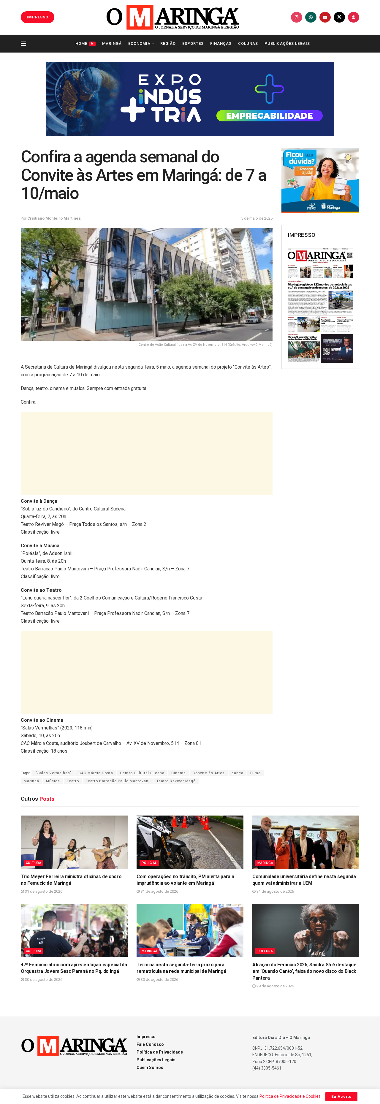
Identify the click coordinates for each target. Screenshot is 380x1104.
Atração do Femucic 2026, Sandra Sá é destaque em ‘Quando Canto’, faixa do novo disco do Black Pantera (304, 971)
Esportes (193, 43)
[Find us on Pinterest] (353, 17)
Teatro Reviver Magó (176, 781)
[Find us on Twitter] (339, 17)
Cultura (33, 863)
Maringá (112, 43)
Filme (255, 773)
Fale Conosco (150, 1044)
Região (168, 43)
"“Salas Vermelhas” (53, 773)
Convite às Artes (209, 773)
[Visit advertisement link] (190, 99)
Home (84, 43)
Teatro (73, 781)
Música (53, 781)
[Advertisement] (147, 453)
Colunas (248, 43)
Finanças (221, 43)
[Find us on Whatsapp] (310, 17)
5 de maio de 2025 (257, 218)
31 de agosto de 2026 (43, 891)
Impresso (146, 1036)
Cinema (178, 773)
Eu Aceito (341, 1096)
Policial (149, 863)
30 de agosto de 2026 (43, 979)
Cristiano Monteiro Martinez (54, 218)
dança (237, 773)
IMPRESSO (37, 17)
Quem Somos (150, 1067)
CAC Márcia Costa (95, 773)
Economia (139, 43)
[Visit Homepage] (173, 17)
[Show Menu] (23, 44)
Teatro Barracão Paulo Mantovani (118, 781)
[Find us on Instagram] (296, 17)
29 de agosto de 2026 (275, 986)
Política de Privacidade (160, 1052)
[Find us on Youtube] (325, 17)
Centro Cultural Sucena (142, 773)
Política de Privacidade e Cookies (290, 1096)
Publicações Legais (287, 43)
